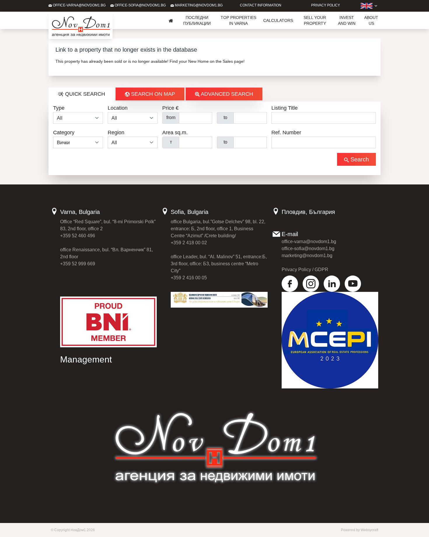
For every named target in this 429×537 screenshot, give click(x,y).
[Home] (171, 20)
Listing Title (284, 108)
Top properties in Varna (238, 20)
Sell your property (315, 20)
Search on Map (152, 94)
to (225, 117)
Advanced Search (226, 94)
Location (118, 108)
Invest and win (346, 20)
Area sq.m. (175, 132)
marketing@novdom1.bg (198, 5)
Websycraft (369, 530)
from (170, 117)
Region (116, 132)
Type (58, 108)
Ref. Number (286, 132)
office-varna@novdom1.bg (79, 5)
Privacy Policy (325, 5)
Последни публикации (197, 20)
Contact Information (260, 5)
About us (371, 20)
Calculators (278, 20)
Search (359, 159)
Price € (170, 108)
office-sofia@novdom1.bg (140, 5)
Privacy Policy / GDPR (305, 269)
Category (63, 132)
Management (86, 359)
